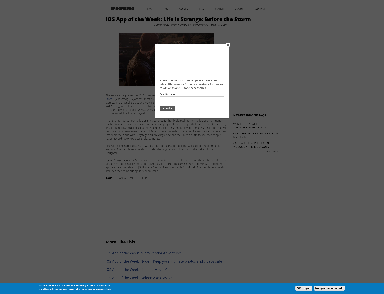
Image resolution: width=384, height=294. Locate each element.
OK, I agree (304, 288)
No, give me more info (329, 288)
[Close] (228, 45)
